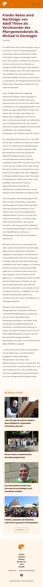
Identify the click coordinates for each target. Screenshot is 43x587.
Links (21, 564)
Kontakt (21, 567)
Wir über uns (21, 562)
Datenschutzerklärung (27, 570)
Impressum (12, 570)
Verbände (21, 557)
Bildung (21, 559)
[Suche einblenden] (33, 4)
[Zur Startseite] (5, 4)
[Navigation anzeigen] (38, 4)
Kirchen (21, 554)
